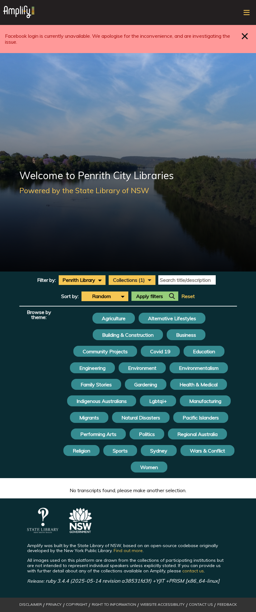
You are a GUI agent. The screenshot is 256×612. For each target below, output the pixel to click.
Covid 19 (160, 351)
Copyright (76, 604)
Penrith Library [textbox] (78, 280)
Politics (147, 434)
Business (186, 335)
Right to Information (114, 604)
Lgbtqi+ (158, 401)
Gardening (145, 384)
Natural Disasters (140, 417)
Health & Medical (199, 384)
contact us (193, 571)
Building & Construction (128, 335)
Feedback (227, 604)
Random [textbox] (101, 296)
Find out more (128, 550)
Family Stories (96, 384)
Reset (188, 296)
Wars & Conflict (207, 451)
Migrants (89, 417)
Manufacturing (205, 401)
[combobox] (82, 280)
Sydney (158, 451)
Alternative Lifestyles (172, 318)
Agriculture (114, 318)
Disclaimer (30, 604)
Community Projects (105, 351)
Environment (142, 368)
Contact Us (201, 604)
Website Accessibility (162, 604)
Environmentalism (199, 368)
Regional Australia (197, 434)
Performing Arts (98, 434)
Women (149, 467)
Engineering (92, 368)
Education (204, 351)
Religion (81, 451)
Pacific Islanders (201, 417)
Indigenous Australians (101, 401)
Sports (120, 451)
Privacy (54, 604)
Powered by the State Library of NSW (84, 190)
